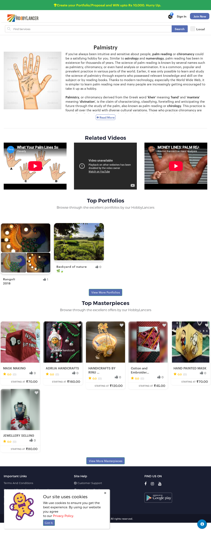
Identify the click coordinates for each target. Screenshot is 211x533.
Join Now (199, 16)
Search (180, 29)
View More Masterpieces (105, 461)
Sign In (181, 16)
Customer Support (89, 483)
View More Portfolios (105, 292)
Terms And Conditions (18, 483)
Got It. (49, 523)
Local (200, 29)
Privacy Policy (63, 516)
